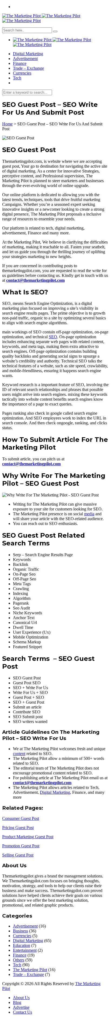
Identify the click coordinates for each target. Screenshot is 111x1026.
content (19, 753)
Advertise (21, 1007)
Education (21, 945)
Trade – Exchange (28, 68)
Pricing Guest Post (18, 827)
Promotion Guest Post (20, 846)
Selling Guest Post (17, 855)
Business (20, 931)
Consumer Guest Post (20, 818)
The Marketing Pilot (30, 969)
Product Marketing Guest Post (27, 836)
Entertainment (25, 950)
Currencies (22, 73)
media (89, 514)
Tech (17, 78)
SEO (53, 336)
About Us (21, 997)
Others (18, 960)
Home (7, 124)
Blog (17, 1002)
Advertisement (25, 58)
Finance (19, 63)
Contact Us (22, 1012)
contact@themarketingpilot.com (35, 280)
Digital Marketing (28, 53)
